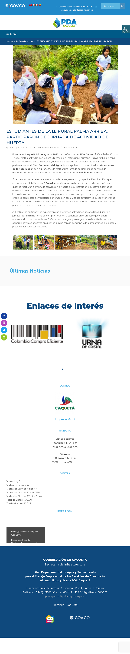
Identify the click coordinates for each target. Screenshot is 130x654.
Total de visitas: (15, 499)
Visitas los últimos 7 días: (20, 488)
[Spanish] (39, 4)
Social (57, 147)
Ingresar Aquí (65, 419)
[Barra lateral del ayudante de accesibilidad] (126, 29)
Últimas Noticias (69, 147)
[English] (30, 4)
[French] (33, 4)
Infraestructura (45, 147)
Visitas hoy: (12, 481)
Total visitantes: (15, 503)
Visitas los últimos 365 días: (21, 496)
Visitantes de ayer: (16, 485)
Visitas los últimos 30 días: (21, 492)
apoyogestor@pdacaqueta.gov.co (65, 596)
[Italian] (36, 4)
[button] (11, 33)
